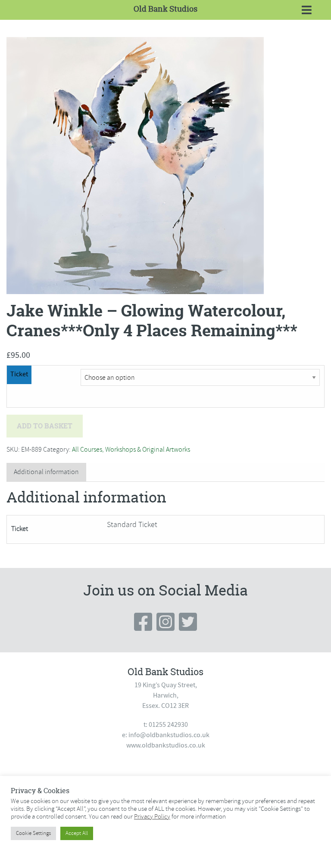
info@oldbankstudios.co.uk (168, 735)
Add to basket (44, 426)
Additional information (46, 472)
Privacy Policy (152, 816)
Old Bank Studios (165, 8)
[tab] (46, 472)
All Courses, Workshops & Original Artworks (131, 449)
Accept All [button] (77, 833)
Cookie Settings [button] (33, 833)
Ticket (19, 374)
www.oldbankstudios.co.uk (165, 745)
